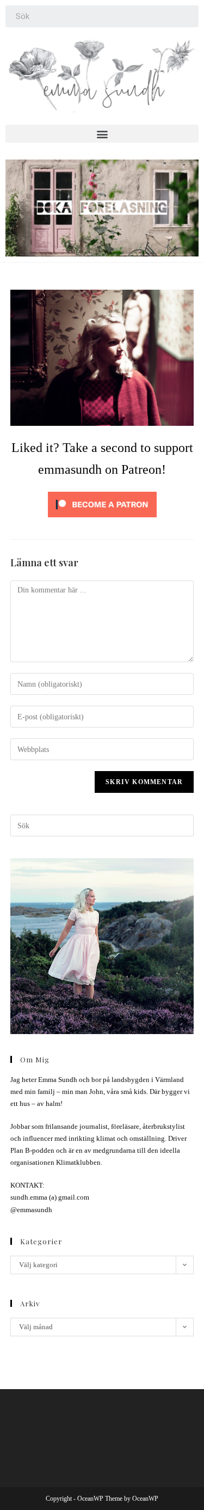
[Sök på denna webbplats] (102, 825)
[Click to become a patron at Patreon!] (102, 503)
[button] (102, 134)
